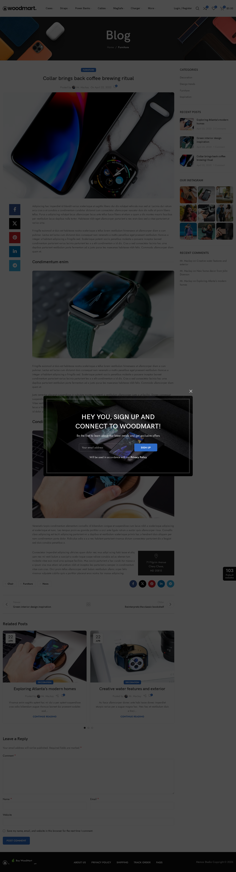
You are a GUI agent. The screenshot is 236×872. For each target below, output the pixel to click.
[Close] (191, 391)
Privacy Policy (138, 457)
